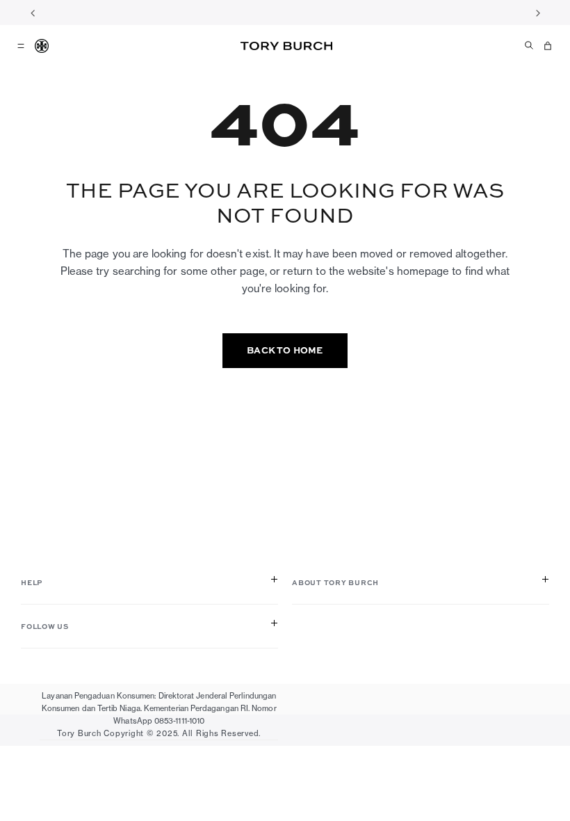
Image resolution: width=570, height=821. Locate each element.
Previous (33, 12)
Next (537, 12)
